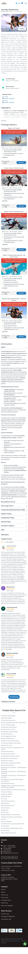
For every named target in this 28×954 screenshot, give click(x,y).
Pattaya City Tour (7, 745)
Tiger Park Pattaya (7, 734)
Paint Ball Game (6, 796)
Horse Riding (5, 803)
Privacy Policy (4, 897)
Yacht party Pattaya (7, 760)
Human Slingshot (7, 821)
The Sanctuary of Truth (8, 729)
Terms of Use (4, 895)
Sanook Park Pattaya (8, 751)
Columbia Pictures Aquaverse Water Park (13, 823)
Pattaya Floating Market (8, 715)
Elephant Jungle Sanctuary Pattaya (12, 817)
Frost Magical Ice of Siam (9, 736)
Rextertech (17, 941)
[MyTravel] (4, 3)
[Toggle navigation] (26, 3)
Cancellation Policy (6, 900)
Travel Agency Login (6, 919)
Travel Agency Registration (8, 916)
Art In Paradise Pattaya (8, 725)
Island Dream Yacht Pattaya (9, 758)
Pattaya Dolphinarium (8, 738)
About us (3, 889)
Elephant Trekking (7, 794)
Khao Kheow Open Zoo (8, 783)
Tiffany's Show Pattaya (8, 754)
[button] (19, 3)
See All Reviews (14, 697)
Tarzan (4, 819)
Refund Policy (4, 903)
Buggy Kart (5, 810)
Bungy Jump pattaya (8, 765)
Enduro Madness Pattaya (9, 833)
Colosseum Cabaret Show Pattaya (11, 743)
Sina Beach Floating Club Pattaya (11, 763)
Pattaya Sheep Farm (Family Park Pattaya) (13, 789)
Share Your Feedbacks (7, 905)
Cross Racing (5, 830)
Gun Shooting (6, 808)
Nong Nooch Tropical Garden (10, 731)
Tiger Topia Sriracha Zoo (8, 720)
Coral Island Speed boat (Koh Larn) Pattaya (13, 722)
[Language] (16, 3)
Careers (3, 892)
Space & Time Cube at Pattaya (10, 740)
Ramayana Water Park (8, 805)
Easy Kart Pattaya (7, 792)
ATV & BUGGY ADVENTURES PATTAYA (12, 828)
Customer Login (5, 913)
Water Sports (5, 826)
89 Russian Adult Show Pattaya (11, 756)
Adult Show (5, 812)
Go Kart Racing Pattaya (8, 801)
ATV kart (4, 798)
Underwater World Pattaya (9, 727)
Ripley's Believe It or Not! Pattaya (11, 814)
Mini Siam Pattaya (7, 718)
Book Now (21, 162)
